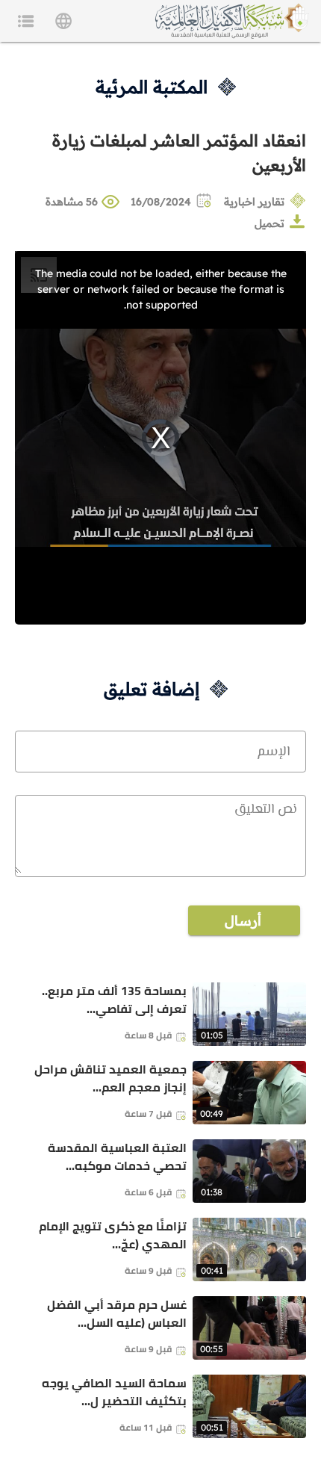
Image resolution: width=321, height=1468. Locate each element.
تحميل (269, 223)
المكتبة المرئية (152, 86)
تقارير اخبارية (254, 201)
